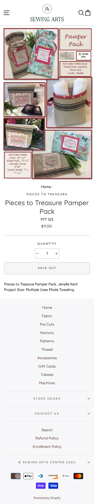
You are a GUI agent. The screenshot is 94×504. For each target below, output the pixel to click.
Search (47, 430)
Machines (47, 383)
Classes (47, 374)
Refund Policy (47, 438)
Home (46, 186)
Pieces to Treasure (47, 194)
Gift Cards (47, 366)
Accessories (47, 358)
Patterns (47, 341)
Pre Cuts (47, 324)
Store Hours (47, 398)
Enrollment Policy (47, 446)
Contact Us (47, 413)
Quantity (47, 243)
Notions (47, 332)
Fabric (47, 316)
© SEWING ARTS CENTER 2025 (47, 462)
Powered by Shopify (47, 498)
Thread (47, 349)
